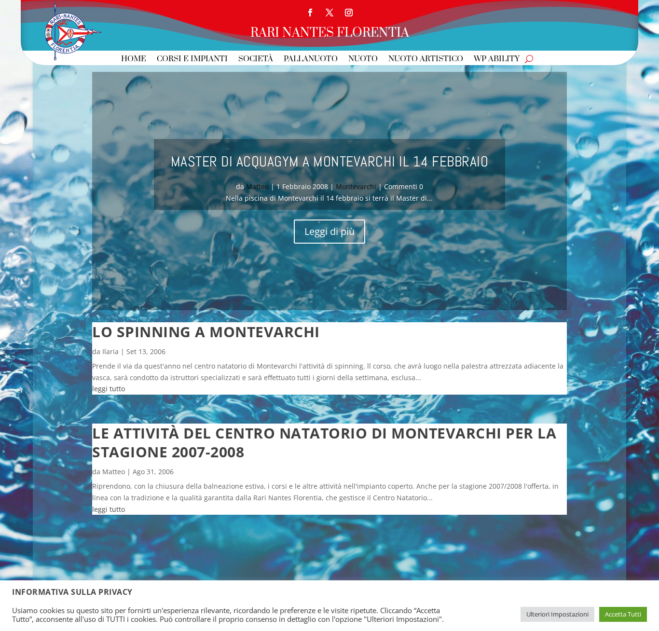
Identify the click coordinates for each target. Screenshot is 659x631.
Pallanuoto (311, 59)
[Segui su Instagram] (349, 12)
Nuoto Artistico (425, 59)
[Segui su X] (329, 12)
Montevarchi (356, 186)
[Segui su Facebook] (310, 12)
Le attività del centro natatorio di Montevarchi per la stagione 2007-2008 (324, 442)
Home (133, 59)
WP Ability (497, 59)
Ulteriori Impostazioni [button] (557, 614)
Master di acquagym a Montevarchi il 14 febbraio (330, 161)
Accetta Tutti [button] (623, 614)
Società (255, 59)
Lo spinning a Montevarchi (206, 332)
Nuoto (363, 59)
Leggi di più (329, 231)
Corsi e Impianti (192, 59)
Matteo (257, 186)
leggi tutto (108, 388)
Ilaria (110, 351)
